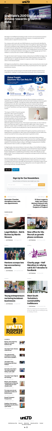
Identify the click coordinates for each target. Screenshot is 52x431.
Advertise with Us (34, 423)
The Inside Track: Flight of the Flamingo (11, 376)
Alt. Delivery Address (26, 424)
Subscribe (41, 184)
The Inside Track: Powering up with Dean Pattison (10, 363)
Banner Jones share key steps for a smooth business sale (10, 343)
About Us (21, 423)
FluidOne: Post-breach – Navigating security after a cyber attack (11, 405)
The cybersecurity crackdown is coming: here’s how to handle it (10, 356)
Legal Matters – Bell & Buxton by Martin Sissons (14, 234)
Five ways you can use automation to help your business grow (10, 392)
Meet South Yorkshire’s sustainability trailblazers (33, 299)
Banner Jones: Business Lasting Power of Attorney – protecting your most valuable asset (11, 384)
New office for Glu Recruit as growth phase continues (35, 234)
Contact (41, 423)
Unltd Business (32, 306)
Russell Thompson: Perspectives (9, 398)
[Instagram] (27, 427)
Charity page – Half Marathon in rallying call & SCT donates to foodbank (37, 266)
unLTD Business (9, 240)
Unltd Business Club (12, 423)
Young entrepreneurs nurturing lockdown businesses (14, 298)
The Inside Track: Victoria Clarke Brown (11, 349)
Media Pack (26, 423)
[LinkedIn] (24, 427)
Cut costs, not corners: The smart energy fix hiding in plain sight (10, 370)
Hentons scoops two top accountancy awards (14, 265)
